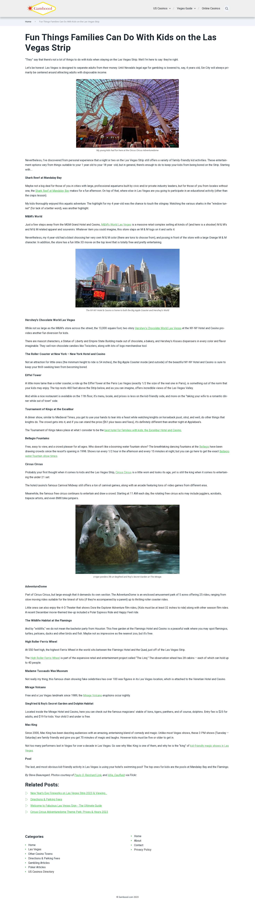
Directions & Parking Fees (44, 858)
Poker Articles (37, 867)
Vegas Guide (184, 8)
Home (28, 21)
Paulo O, (79, 775)
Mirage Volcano (92, 695)
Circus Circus (123, 472)
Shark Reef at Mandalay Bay (52, 190)
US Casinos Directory (41, 871)
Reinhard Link (93, 775)
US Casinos (160, 8)
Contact (138, 845)
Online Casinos (211, 8)
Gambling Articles (39, 863)
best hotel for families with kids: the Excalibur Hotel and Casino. (143, 430)
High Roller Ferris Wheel (45, 658)
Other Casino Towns (40, 853)
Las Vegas (34, 849)
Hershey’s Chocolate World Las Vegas (158, 328)
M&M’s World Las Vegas (116, 224)
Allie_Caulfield (116, 775)
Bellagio (204, 446)
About (137, 840)
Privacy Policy (142, 849)
